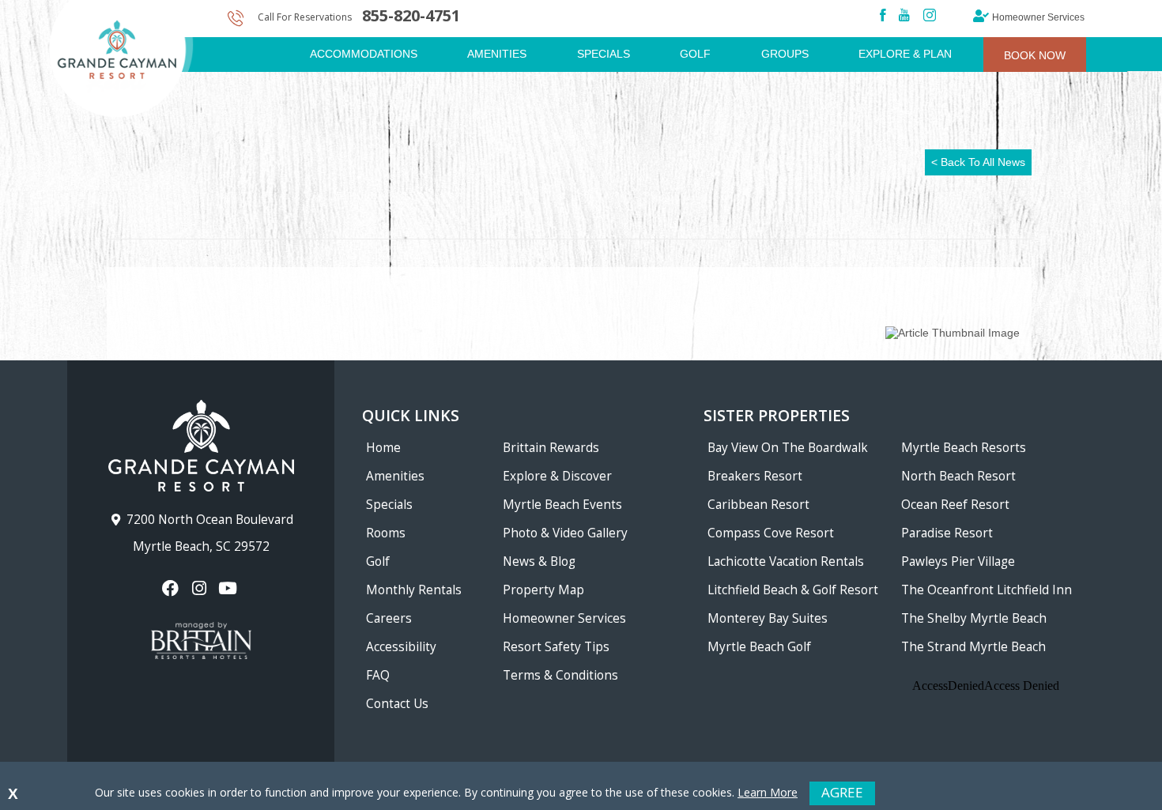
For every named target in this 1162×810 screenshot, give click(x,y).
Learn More (768, 792)
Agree (842, 792)
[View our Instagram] (200, 588)
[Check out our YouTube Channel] (229, 588)
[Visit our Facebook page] (172, 588)
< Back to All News (978, 162)
